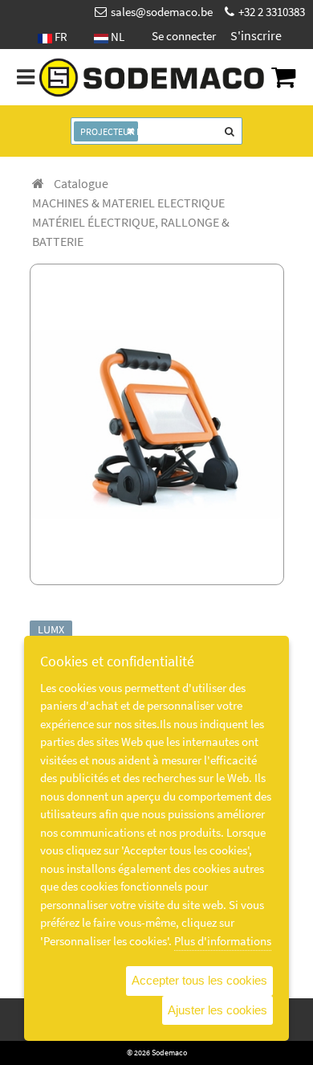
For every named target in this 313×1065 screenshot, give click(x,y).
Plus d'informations (222, 940)
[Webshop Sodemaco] (152, 77)
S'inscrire (256, 35)
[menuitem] (81, 183)
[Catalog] (38, 183)
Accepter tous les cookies (199, 980)
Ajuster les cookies (217, 1010)
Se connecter (184, 35)
